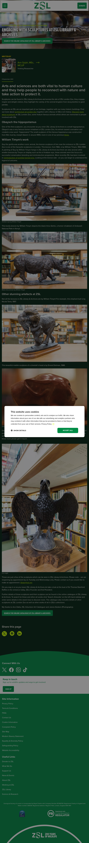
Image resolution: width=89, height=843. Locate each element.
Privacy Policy (46, 424)
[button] (18, 430)
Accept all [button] (68, 430)
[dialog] (44, 421)
